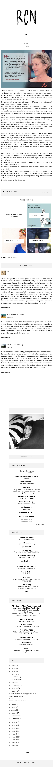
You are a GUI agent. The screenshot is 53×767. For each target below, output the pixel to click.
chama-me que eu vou (17, 701)
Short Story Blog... (26, 502)
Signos (26, 478)
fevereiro (16, 716)
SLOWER (26, 487)
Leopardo (26, 509)
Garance (26, 563)
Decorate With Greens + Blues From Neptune (26, 651)
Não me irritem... (26, 513)
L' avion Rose (26, 625)
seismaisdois (26, 520)
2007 (14, 742)
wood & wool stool (26, 543)
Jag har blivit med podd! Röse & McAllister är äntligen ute (26, 587)
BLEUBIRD (26, 577)
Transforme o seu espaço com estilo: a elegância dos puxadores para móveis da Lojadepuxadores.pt (26, 491)
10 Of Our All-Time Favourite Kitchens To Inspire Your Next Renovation (26, 615)
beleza (7, 192)
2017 (14, 668)
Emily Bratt (26, 574)
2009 (14, 737)
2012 (14, 728)
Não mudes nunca (26, 471)
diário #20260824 (26, 473)
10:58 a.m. (10, 274)
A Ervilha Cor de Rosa (26, 496)
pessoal (6, 194)
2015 (14, 674)
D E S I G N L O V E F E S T (26, 566)
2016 (14, 671)
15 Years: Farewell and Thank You (26, 639)
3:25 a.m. (10, 317)
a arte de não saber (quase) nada (23, 693)
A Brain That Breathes (26, 557)
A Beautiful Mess (27, 537)
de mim (14, 192)
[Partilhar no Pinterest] (49, 193)
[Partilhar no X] (44, 193)
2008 (14, 740)
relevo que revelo (26, 516)
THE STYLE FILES (26, 630)
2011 (14, 731)
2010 (14, 734)
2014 (14, 722)
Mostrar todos (40, 524)
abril (13, 710)
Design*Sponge (26, 637)
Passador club (26, 522)
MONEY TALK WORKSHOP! (26, 568)
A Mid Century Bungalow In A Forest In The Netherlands (26, 633)
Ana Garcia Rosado (16, 315)
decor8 (26, 648)
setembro (16, 685)
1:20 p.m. (10, 347)
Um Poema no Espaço (26, 621)
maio (14, 707)
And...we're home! (10, 257)
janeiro (15, 719)
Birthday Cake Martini (26, 539)
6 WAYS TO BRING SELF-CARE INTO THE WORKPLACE (26, 580)
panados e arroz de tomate (26, 476)
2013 (14, 725)
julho (14, 691)
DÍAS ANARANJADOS (26, 645)
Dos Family (26, 584)
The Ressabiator (26, 482)
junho (14, 704)
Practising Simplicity (26, 555)
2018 (14, 665)
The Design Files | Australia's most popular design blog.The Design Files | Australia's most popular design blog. (26, 609)
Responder (5, 308)
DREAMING (26, 643)
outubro (15, 682)
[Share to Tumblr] (47, 193)
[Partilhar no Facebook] (42, 193)
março (14, 713)
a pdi (11, 698)
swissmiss (26, 550)
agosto (14, 688)
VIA (26, 592)
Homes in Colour (27, 619)
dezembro (16, 677)
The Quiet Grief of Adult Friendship (26, 552)
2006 (14, 745)
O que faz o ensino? (26, 484)
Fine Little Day (26, 572)
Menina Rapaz (26, 507)
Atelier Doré (26, 561)
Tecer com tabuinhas (26, 498)
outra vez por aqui (16, 345)
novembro (16, 680)
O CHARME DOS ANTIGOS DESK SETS (26, 627)
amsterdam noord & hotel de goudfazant (26, 546)
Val (8, 272)
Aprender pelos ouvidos (26, 504)
